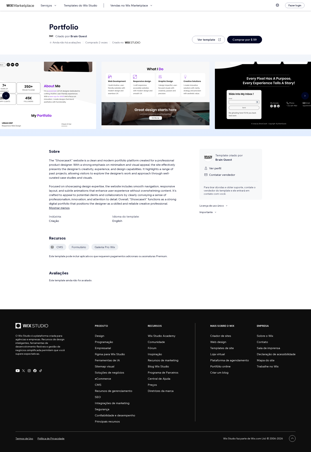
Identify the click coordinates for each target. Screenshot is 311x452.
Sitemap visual (104, 366)
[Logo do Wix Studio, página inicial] (32, 326)
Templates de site (222, 348)
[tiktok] (41, 371)
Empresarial (103, 348)
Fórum (152, 348)
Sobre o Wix (265, 336)
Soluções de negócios (109, 372)
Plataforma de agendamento (229, 360)
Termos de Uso (24, 438)
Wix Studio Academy (161, 336)
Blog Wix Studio (158, 366)
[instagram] (29, 371)
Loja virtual (217, 354)
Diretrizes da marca (160, 391)
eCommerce (103, 378)
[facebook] (35, 371)
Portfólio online (220, 366)
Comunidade (156, 342)
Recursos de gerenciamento (113, 391)
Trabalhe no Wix (268, 366)
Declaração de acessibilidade (276, 354)
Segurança (102, 409)
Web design (218, 342)
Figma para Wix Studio (110, 354)
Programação (104, 342)
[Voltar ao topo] (292, 438)
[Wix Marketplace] (20, 5)
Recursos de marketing (163, 360)
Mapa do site (265, 360)
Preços (152, 385)
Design (99, 336)
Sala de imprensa (268, 348)
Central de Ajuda (159, 378)
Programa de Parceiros (163, 372)
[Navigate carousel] (6, 96)
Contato (262, 342)
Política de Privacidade (50, 438)
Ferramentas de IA (107, 360)
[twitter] (23, 371)
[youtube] (17, 371)
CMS (98, 385)
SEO (98, 397)
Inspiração (155, 354)
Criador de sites (220, 336)
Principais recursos (107, 421)
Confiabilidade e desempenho (115, 415)
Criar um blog (219, 372)
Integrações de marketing (112, 403)
